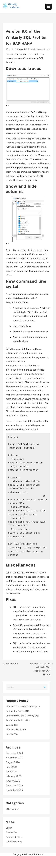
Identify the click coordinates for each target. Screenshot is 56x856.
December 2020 (14, 753)
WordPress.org (14, 841)
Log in (9, 827)
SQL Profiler (10, 49)
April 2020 (11, 771)
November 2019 (14, 790)
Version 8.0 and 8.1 (16, 729)
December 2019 (14, 785)
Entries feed (12, 832)
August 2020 (13, 762)
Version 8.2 (12, 663)
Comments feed (14, 837)
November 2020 (14, 757)
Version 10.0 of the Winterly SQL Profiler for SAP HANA (40, 669)
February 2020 (13, 776)
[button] (6, 105)
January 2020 (13, 780)
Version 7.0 (12, 734)
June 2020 (11, 767)
